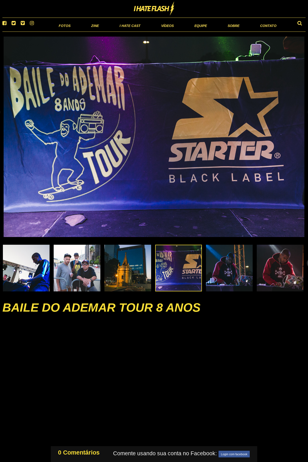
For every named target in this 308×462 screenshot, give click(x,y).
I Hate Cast (104, 31)
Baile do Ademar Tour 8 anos (101, 313)
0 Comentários (79, 451)
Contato (264, 31)
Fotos (31, 31)
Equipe (187, 31)
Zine (64, 31)
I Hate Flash (154, 9)
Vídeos (149, 31)
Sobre (224, 31)
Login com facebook (234, 453)
